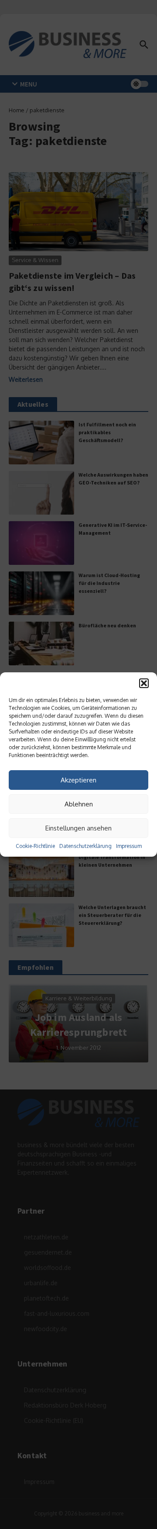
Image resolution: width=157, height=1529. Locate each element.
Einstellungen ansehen (78, 828)
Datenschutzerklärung (85, 846)
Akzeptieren (78, 780)
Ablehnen (79, 804)
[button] (144, 683)
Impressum (129, 846)
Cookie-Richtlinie (35, 846)
